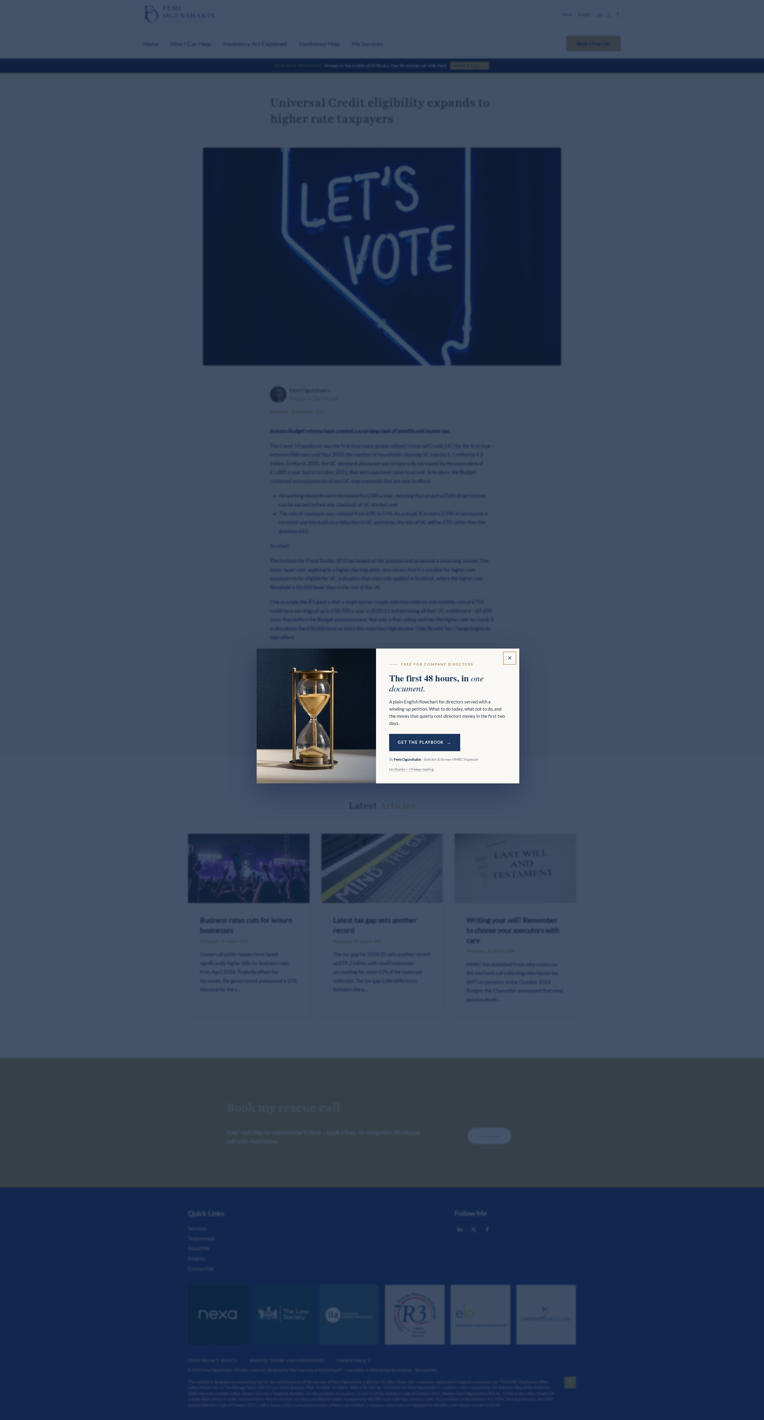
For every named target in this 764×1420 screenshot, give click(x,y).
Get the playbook (421, 742)
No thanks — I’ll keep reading (411, 769)
